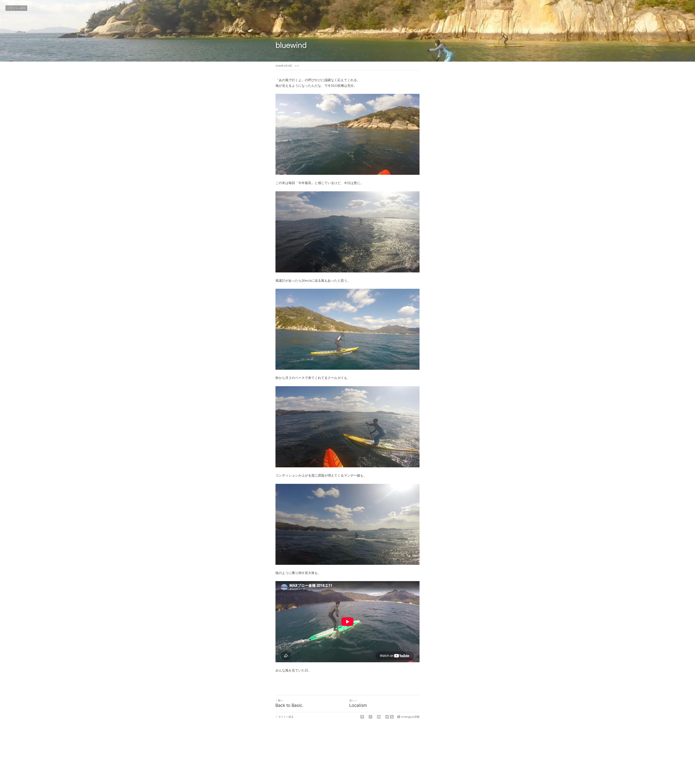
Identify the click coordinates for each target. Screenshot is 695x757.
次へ (351, 700)
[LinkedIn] (379, 717)
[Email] (387, 717)
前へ (280, 700)
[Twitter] (370, 717)
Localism (358, 705)
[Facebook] (362, 717)
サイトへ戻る (17, 8)
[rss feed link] (392, 717)
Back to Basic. (289, 705)
